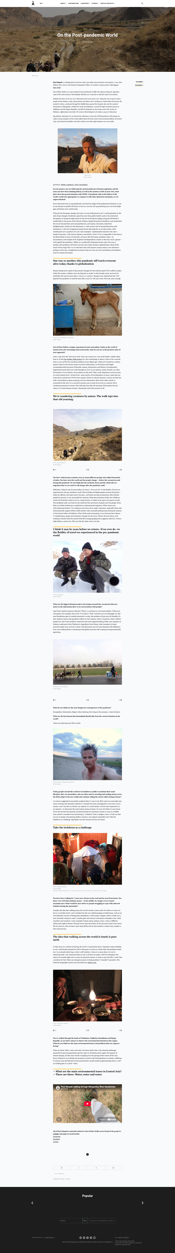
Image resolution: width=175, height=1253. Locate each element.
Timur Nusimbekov (81, 185)
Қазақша (138, 85)
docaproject (61, 1173)
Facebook (56, 1139)
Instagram (56, 1136)
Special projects (106, 3)
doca (56, 1173)
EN (41, 3)
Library (85, 28)
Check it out (92, 962)
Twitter (55, 1142)
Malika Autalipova (67, 185)
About (62, 3)
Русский (139, 82)
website (56, 1134)
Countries (85, 3)
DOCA (90, 28)
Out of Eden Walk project (73, 359)
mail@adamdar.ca (49, 1237)
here (105, 890)
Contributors (73, 3)
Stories (94, 3)
